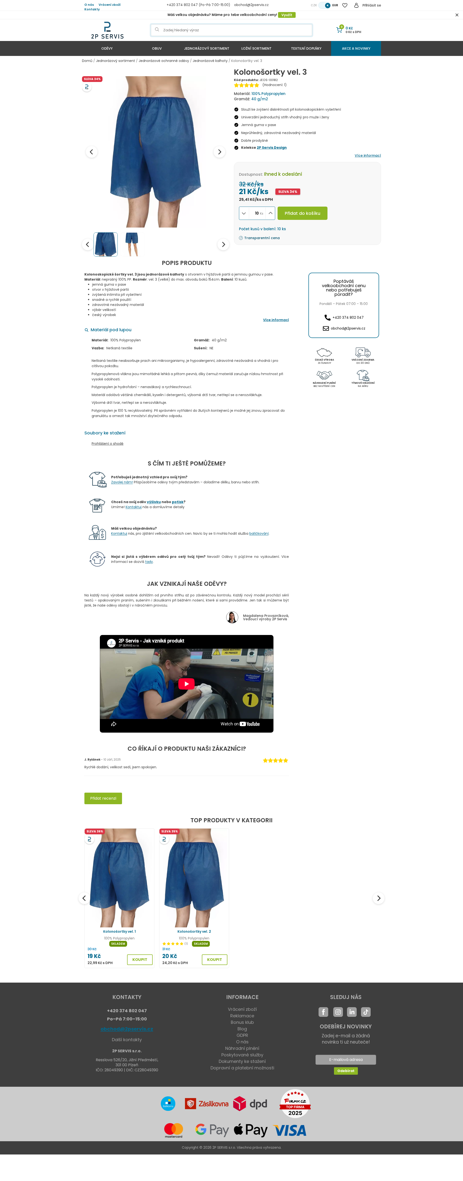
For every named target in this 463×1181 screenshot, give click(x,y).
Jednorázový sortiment (206, 48)
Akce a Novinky (356, 48)
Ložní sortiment (256, 48)
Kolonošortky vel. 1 (119, 931)
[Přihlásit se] (356, 5)
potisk (178, 501)
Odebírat (345, 1070)
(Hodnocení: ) (274, 84)
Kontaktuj (134, 507)
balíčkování (259, 533)
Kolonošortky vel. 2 (194, 931)
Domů (87, 60)
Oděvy (107, 48)
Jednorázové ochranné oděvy (164, 60)
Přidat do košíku (302, 213)
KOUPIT (139, 959)
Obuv (157, 48)
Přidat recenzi (103, 798)
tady (149, 561)
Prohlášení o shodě (107, 443)
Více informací (368, 155)
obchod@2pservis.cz (127, 1029)
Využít (286, 15)
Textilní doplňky (306, 48)
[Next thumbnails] (223, 244)
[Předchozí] (84, 898)
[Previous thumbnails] (88, 244)
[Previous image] (91, 152)
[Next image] (219, 152)
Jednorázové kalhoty (210, 60)
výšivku (154, 501)
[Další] (378, 898)
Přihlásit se (371, 5)
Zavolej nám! (122, 482)
